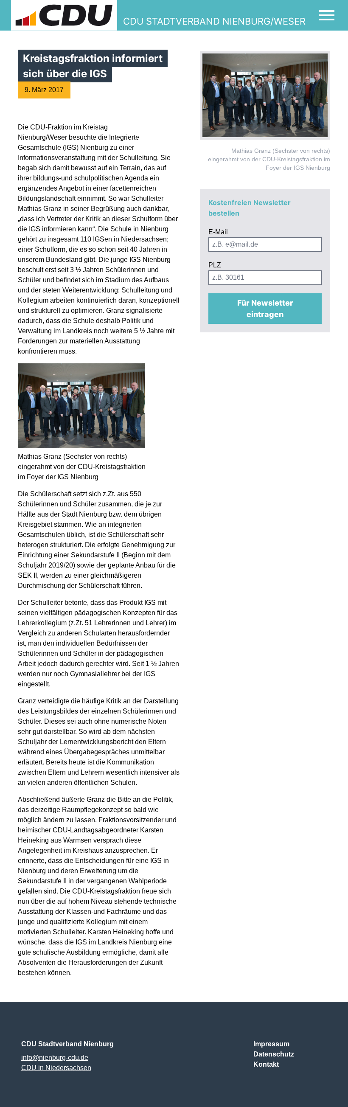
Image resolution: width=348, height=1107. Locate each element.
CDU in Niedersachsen (56, 1067)
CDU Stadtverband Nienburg (67, 1044)
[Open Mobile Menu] (327, 15)
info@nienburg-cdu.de (54, 1057)
